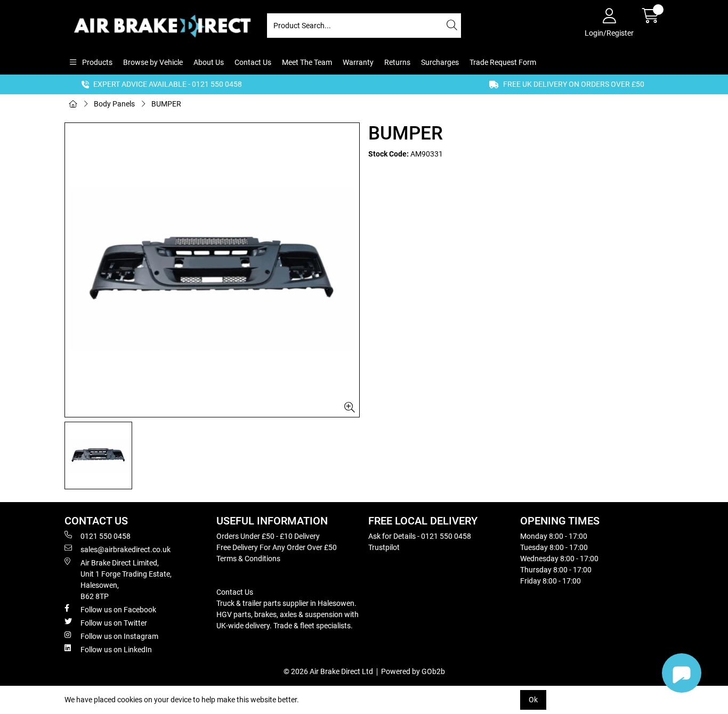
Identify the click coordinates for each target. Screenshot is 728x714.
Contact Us (252, 62)
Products (96, 62)
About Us (208, 62)
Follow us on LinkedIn (116, 649)
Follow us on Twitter (113, 623)
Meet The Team (307, 62)
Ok (533, 699)
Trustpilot (384, 547)
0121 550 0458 (105, 536)
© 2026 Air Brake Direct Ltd (328, 671)
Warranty (358, 62)
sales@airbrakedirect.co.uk (125, 549)
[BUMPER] (212, 269)
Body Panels (114, 104)
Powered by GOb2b (413, 671)
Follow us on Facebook (118, 609)
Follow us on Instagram (119, 636)
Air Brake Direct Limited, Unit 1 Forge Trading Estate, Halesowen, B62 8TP (126, 580)
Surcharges (440, 62)
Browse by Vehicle (153, 62)
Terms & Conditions (248, 558)
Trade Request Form (503, 62)
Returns (397, 62)
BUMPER (166, 104)
